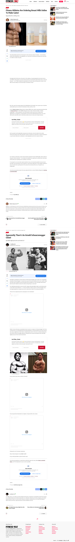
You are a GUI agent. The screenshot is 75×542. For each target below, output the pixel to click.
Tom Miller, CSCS (13, 244)
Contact (53, 530)
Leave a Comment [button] (43, 224)
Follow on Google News (36, 183)
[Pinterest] (64, 540)
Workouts (41, 526)
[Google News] (61, 540)
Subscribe (42, 127)
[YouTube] (60, 540)
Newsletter (54, 531)
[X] (58, 540)
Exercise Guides (42, 529)
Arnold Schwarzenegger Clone (18, 484)
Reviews (40, 531)
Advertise (54, 533)
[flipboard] (68, 540)
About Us (53, 526)
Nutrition (40, 530)
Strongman (28, 529)
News (7, 7)
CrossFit (27, 530)
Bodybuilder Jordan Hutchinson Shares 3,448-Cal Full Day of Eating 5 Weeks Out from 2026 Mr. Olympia (62, 22)
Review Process (55, 529)
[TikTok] (65, 540)
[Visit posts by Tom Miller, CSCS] (7, 494)
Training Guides (42, 527)
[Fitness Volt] (12, 1)
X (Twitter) (32, 476)
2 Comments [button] (43, 513)
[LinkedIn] (46, 204)
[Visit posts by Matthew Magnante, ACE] (7, 204)
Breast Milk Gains (16, 194)
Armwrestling (28, 531)
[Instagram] (63, 540)
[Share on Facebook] (7, 53)
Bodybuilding (28, 526)
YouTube (36, 476)
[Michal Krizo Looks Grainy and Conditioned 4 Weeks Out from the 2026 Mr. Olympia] (52, 18)
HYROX (27, 533)
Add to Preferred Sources (41, 51)
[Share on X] (7, 56)
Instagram (28, 476)
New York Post (14, 110)
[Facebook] (57, 540)
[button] (61, 1)
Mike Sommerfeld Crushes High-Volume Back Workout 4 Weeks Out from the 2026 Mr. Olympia (62, 233)
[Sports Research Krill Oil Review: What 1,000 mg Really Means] (52, 238)
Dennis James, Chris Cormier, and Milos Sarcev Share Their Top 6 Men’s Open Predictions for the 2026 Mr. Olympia (61, 242)
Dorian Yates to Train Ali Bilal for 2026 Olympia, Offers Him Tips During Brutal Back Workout (62, 8)
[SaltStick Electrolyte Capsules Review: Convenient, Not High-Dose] (52, 14)
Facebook (25, 476)
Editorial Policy (55, 527)
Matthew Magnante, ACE (14, 19)
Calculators (41, 533)
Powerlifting (28, 527)
